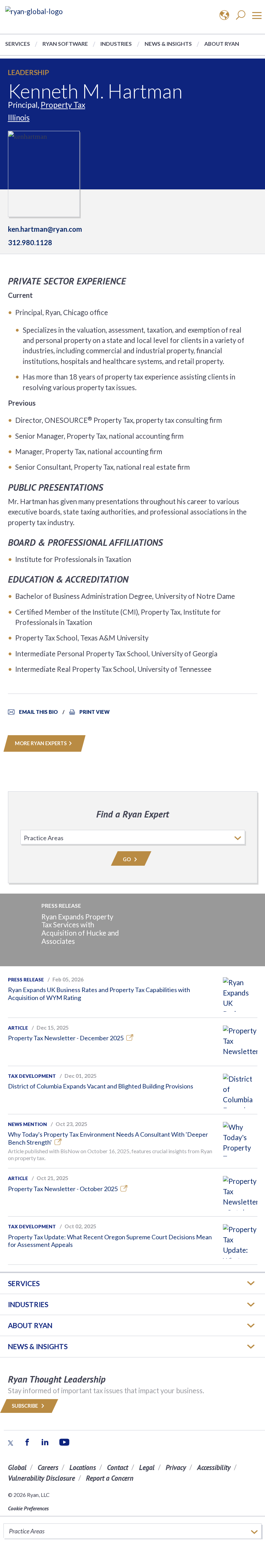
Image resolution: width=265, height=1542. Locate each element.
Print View (94, 712)
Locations (82, 1467)
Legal (147, 1467)
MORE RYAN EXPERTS (41, 743)
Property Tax (63, 105)
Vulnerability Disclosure (41, 1478)
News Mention (27, 1124)
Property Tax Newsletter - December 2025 (66, 1038)
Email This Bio (38, 712)
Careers (48, 1467)
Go (127, 859)
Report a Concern (110, 1478)
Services (17, 43)
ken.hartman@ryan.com (45, 229)
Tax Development (32, 1076)
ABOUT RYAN (30, 1325)
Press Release (26, 979)
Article (18, 1028)
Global (17, 1467)
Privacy (176, 1467)
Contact (117, 1467)
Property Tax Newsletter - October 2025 (63, 1188)
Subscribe (25, 1406)
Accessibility (213, 1467)
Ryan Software (65, 43)
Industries (116, 43)
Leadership (28, 72)
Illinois (19, 117)
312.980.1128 (30, 242)
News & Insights (168, 43)
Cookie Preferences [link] (28, 1508)
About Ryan (221, 43)
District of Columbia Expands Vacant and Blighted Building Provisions (100, 1086)
